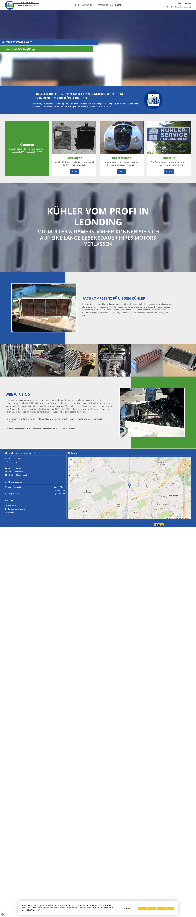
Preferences (128, 909)
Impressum (12, 505)
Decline (147, 909)
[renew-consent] (2, 914)
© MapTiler (167, 518)
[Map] (129, 488)
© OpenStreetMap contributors (181, 518)
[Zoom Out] (71, 463)
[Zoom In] (71, 459)
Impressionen (104, 5)
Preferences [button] (35, 910)
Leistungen (87, 5)
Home (76, 5)
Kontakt (118, 5)
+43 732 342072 (184, 3)
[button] (74, 171)
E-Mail (103, 419)
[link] (88, 5)
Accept (165, 909)
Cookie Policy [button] (83, 907)
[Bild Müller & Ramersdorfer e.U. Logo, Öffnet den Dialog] (153, 100)
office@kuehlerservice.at (180, 7)
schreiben (31, 151)
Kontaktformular (85, 419)
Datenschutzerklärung (16, 509)
